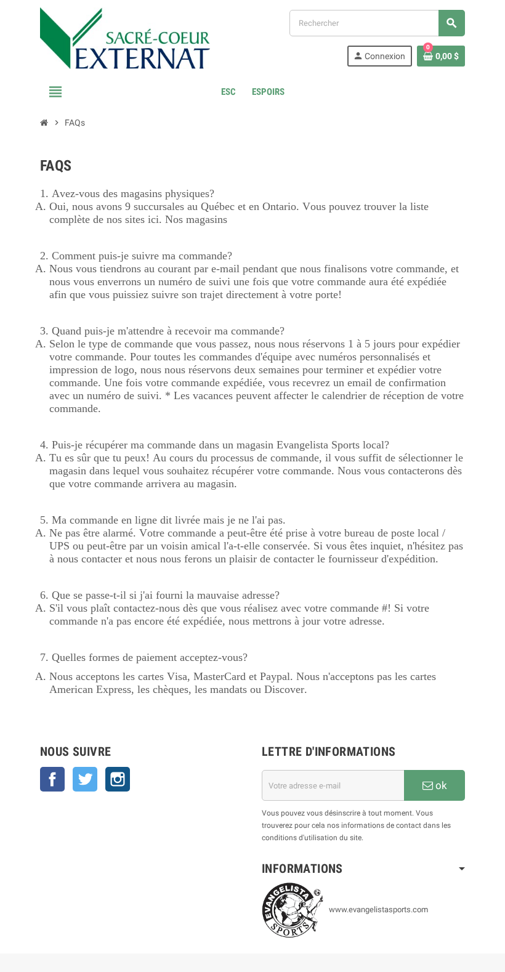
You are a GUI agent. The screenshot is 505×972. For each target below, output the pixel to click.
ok (440, 785)
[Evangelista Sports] (125, 37)
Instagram (117, 779)
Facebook (52, 779)
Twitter (85, 779)
